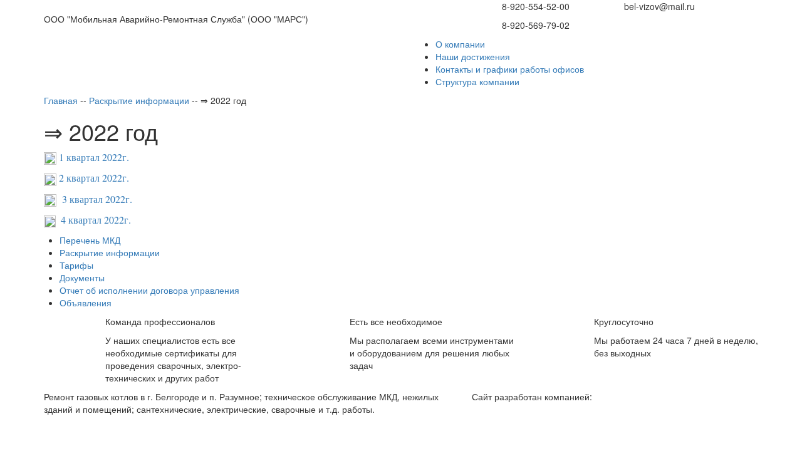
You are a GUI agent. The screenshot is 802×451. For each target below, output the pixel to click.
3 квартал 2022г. (94, 198)
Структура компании (477, 81)
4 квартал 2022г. (96, 219)
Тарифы (76, 265)
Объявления (86, 302)
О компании (460, 44)
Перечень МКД (90, 240)
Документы (82, 277)
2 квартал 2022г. (92, 177)
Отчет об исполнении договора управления (149, 290)
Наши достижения (472, 56)
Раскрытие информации (110, 252)
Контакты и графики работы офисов (509, 69)
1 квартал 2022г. (94, 156)
